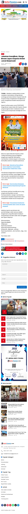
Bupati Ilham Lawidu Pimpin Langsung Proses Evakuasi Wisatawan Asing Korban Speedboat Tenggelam (15, 412)
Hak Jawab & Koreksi (6, 490)
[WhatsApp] (25, 253)
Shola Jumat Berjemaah (8, 241)
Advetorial (3, 466)
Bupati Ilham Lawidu (6, 484)
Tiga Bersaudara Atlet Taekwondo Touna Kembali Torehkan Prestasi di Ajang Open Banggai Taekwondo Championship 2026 (15, 328)
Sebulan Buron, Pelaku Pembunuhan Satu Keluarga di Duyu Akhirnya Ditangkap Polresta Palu (15, 340)
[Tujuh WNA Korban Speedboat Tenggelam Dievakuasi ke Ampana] (4, 427)
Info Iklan (3, 492)
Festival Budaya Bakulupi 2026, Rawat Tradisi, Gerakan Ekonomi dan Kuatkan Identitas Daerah (16, 323)
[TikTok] (15, 505)
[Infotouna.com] (11, 2)
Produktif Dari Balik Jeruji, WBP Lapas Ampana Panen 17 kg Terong (15, 334)
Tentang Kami (4, 499)
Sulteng (3, 464)
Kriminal (3, 469)
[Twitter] (20, 253)
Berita (3, 54)
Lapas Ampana (10, 239)
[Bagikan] (25, 64)
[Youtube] (10, 505)
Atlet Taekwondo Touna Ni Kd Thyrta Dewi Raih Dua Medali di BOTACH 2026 (16, 317)
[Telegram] (23, 253)
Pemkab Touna (5, 479)
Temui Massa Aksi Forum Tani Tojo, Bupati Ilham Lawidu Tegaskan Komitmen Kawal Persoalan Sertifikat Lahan (17, 433)
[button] (23, 2)
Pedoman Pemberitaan (7, 494)
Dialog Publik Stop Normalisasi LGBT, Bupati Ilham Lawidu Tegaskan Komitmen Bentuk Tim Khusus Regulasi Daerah (16, 405)
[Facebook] (17, 253)
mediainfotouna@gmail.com (11, 453)
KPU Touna (3, 481)
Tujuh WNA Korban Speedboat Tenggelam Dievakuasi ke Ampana (17, 426)
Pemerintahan (4, 462)
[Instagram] (7, 505)
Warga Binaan (20, 241)
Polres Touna (4, 475)
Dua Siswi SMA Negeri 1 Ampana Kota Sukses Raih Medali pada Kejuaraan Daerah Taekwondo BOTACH (16, 419)
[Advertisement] (14, 35)
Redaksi (2, 63)
